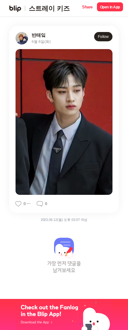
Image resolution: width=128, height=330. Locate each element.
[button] (87, 8)
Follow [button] (103, 36)
